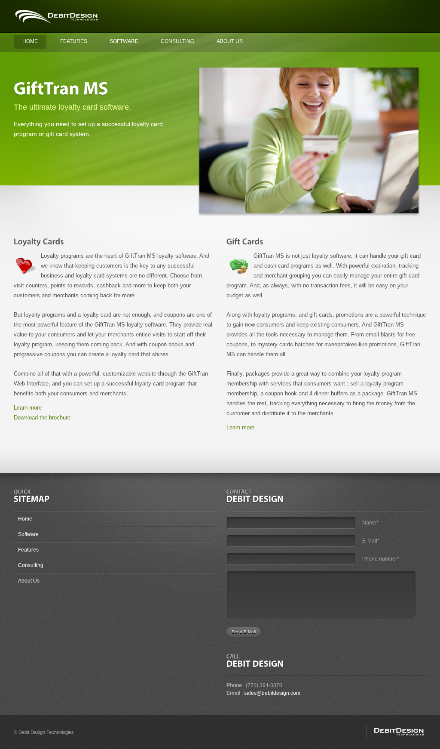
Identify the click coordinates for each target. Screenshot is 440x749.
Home (30, 41)
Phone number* (380, 559)
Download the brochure (42, 417)
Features (73, 41)
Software (124, 41)
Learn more (28, 407)
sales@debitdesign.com (272, 693)
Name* (370, 523)
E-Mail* (370, 541)
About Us (230, 41)
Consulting (177, 41)
